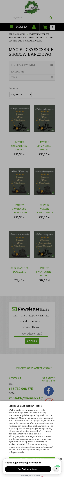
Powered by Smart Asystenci (32, 476)
